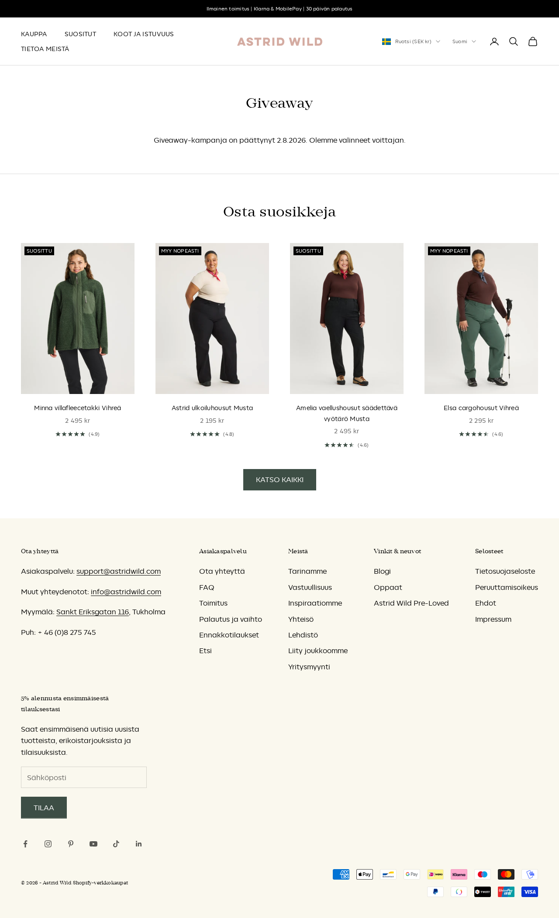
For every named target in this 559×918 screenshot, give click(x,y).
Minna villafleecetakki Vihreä (77, 408)
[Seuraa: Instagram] (48, 843)
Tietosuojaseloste (505, 571)
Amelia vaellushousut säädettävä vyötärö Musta (346, 413)
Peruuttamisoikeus (506, 587)
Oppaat (388, 587)
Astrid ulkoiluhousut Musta (212, 408)
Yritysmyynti (309, 666)
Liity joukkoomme (318, 650)
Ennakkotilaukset (229, 634)
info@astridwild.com (126, 591)
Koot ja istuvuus (144, 34)
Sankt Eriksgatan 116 (92, 611)
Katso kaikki (280, 479)
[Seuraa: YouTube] (93, 843)
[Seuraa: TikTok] (116, 843)
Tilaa (44, 807)
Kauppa (34, 34)
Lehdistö (303, 634)
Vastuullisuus (310, 587)
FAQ (206, 587)
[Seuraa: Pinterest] (70, 843)
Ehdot (485, 603)
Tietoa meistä (45, 49)
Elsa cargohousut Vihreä (481, 408)
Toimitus (213, 603)
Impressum (493, 619)
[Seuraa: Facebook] (25, 843)
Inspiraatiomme (315, 603)
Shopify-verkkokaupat (100, 883)
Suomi (459, 41)
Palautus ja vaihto (230, 619)
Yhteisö (301, 619)
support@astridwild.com (118, 571)
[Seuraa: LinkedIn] (139, 843)
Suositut (80, 34)
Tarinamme (307, 571)
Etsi (205, 650)
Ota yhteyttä (222, 571)
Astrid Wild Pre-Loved (411, 603)
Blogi (382, 571)
